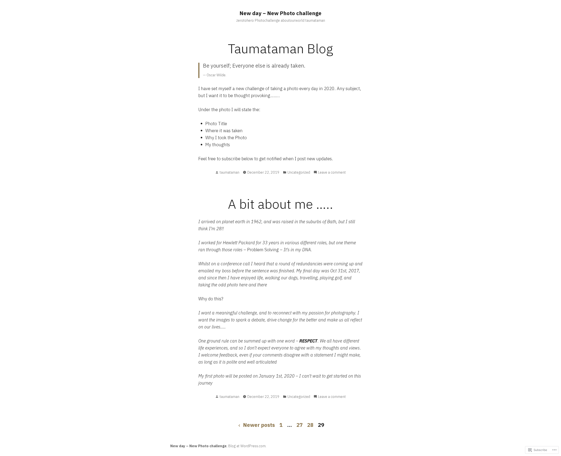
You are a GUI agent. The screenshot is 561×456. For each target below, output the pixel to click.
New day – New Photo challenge (280, 13)
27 (299, 424)
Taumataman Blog (280, 48)
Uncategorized (298, 172)
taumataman (229, 172)
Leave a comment (332, 172)
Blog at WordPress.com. (247, 446)
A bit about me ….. (280, 203)
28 (310, 424)
